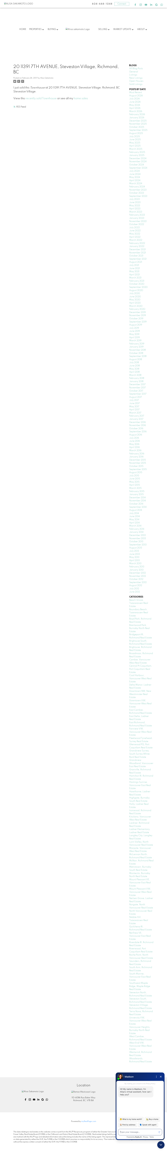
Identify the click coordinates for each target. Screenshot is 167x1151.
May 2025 (134, 143)
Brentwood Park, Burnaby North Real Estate (139, 628)
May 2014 (134, 520)
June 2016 (134, 441)
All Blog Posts (136, 68)
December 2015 (137, 460)
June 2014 (134, 516)
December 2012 (137, 573)
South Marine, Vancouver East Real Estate (140, 977)
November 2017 (137, 388)
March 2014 (135, 526)
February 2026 (137, 114)
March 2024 (135, 183)
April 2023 (134, 209)
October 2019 (136, 319)
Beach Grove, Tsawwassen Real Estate (138, 603)
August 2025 (136, 133)
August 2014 (135, 510)
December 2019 (137, 312)
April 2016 (134, 447)
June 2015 (134, 479)
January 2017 (136, 419)
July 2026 (134, 99)
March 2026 (135, 111)
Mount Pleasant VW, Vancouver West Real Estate (140, 892)
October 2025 (136, 127)
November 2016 (137, 425)
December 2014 (137, 498)
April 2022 (134, 237)
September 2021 (138, 259)
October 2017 (136, 391)
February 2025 (137, 152)
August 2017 (135, 397)
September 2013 (138, 545)
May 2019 (134, 334)
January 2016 (136, 457)
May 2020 (134, 300)
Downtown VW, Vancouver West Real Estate (140, 703)
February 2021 (136, 281)
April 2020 (135, 303)
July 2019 (134, 328)
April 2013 (134, 560)
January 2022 (136, 246)
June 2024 (135, 174)
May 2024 (134, 177)
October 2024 (136, 165)
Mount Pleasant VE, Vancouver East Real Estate (140, 882)
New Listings (136, 78)
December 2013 (137, 535)
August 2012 (135, 585)
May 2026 (134, 105)
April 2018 (134, 372)
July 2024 (134, 171)
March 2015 (135, 488)
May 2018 (134, 369)
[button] (135, 5)
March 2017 (135, 413)
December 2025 (138, 121)
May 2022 (134, 234)
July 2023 (134, 199)
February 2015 (136, 491)
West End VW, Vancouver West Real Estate (140, 1046)
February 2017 (136, 416)
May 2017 (134, 407)
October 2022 (136, 224)
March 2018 (135, 375)
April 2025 (135, 146)
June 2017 (134, 403)
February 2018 (136, 378)
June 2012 (134, 592)
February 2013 (136, 567)
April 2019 (134, 337)
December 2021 (137, 249)
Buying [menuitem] (52, 29)
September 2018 (137, 356)
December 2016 (137, 422)
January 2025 (136, 155)
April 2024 (134, 180)
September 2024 (138, 168)
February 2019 (136, 344)
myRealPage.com (88, 1121)
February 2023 (137, 215)
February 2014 (136, 529)
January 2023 (136, 218)
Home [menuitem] (22, 29)
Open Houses (136, 81)
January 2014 (136, 532)
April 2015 (134, 485)
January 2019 (136, 347)
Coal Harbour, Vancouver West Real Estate (140, 678)
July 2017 (134, 400)
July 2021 (134, 265)
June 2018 (134, 366)
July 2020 (134, 293)
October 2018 (136, 353)
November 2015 (137, 463)
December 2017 (137, 384)
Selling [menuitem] (102, 29)
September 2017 (137, 394)
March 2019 (135, 340)
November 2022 (138, 221)
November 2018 (137, 350)
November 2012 (137, 576)
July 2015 (134, 476)
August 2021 (135, 262)
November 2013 (137, 538)
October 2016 (136, 428)
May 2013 (134, 557)
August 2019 (135, 325)
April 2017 (134, 410)
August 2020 (136, 290)
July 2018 (134, 362)
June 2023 (135, 202)
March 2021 (135, 278)
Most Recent (135, 92)
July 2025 (134, 136)
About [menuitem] (141, 29)
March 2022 (135, 240)
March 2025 (135, 149)
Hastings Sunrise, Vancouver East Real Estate (140, 785)
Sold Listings (135, 84)
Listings (133, 75)
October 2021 (136, 256)
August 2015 (135, 472)
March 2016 (135, 450)
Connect (121, 4)
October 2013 (136, 541)
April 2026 (134, 108)
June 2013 (134, 554)
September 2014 (138, 507)
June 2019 (134, 331)
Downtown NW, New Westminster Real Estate (140, 694)
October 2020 (136, 284)
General (133, 72)
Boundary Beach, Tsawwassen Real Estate (138, 612)
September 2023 (138, 196)
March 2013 (135, 563)
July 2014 (134, 513)
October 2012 (136, 579)
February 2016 (136, 454)
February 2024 (137, 187)
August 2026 (136, 96)
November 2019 (137, 315)
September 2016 (138, 432)
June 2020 (135, 297)
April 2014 (134, 523)
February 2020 (137, 309)
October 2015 (136, 466)
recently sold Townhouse (41, 98)
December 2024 (137, 158)
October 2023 (136, 193)
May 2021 (134, 271)
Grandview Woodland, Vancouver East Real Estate (141, 763)
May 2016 (134, 444)
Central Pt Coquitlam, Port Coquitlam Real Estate (140, 669)
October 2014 (136, 504)
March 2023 (135, 212)
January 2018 (136, 381)
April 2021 (134, 275)
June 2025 (135, 140)
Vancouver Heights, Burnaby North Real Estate (139, 1030)
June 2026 (135, 102)
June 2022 (135, 231)
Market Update (122, 29)
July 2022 (134, 227)
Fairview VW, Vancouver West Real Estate (140, 732)
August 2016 (135, 435)
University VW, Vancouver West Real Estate (140, 1021)
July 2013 (134, 551)
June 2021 (134, 268)
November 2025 (138, 124)
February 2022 (137, 243)
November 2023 (138, 190)
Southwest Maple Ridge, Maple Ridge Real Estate (139, 986)
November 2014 (137, 501)
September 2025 (138, 130)
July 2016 (134, 438)
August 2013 (135, 548)
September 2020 (138, 287)
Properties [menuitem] (35, 29)
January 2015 (136, 494)
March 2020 (135, 306)
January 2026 (136, 118)
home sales (81, 98)
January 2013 (136, 570)
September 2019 (138, 322)
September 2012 (138, 582)
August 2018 (135, 359)
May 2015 (134, 482)
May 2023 (134, 206)
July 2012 (134, 589)
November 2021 (137, 253)
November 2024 (138, 161)
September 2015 (138, 469)
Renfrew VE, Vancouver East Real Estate (140, 936)
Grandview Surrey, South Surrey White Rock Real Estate (139, 754)
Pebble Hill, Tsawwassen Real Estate (138, 920)
